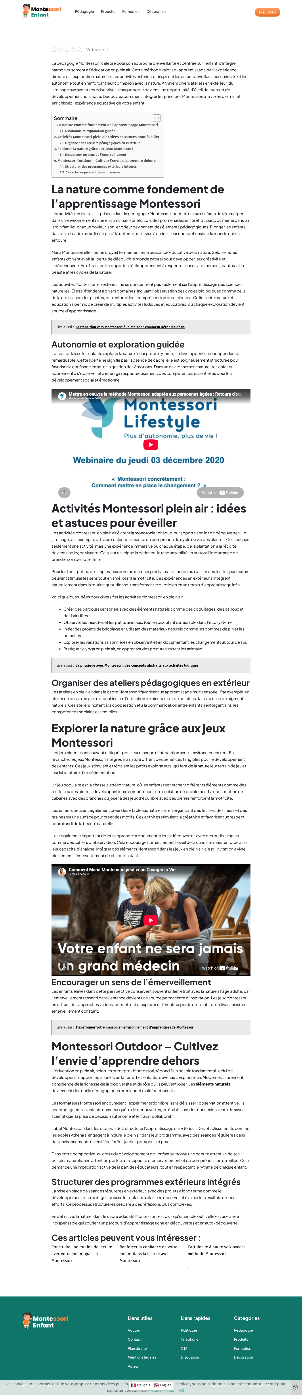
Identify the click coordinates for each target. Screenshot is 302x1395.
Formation (131, 11)
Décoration (156, 11)
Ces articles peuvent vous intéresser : (94, 172)
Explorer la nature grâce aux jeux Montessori (95, 148)
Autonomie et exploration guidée (90, 131)
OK (181, 1390)
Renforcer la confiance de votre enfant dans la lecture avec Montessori (148, 1254)
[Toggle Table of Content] (154, 118)
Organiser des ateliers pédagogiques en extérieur (102, 143)
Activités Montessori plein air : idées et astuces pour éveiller (108, 137)
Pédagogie (84, 11)
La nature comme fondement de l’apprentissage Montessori (107, 125)
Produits (108, 11)
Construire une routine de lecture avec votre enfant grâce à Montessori (82, 1254)
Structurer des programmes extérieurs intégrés (101, 167)
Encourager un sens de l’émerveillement (95, 155)
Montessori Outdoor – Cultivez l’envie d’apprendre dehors (106, 160)
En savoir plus (161, 1390)
